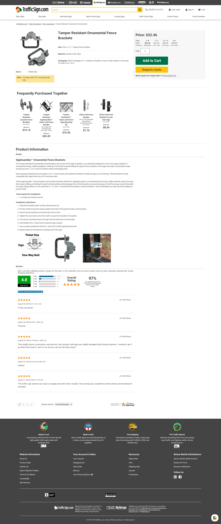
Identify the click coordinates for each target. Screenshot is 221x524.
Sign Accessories (48, 24)
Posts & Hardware (35, 24)
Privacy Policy (25, 463)
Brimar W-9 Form (180, 463)
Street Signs (20, 16)
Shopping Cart (79, 463)
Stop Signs (42, 16)
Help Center (133, 459)
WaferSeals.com (145, 511)
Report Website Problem (29, 471)
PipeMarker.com (143, 509)
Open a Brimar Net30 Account (185, 459)
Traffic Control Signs (146, 16)
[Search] (139, 9)
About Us (23, 459)
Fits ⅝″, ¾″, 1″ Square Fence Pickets (76, 47)
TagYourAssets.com (154, 509)
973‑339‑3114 (170, 76)
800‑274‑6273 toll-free (86, 506)
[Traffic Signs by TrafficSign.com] (32, 12)
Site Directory (25, 483)
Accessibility (24, 479)
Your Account (78, 459)
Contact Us (24, 467)
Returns (76, 471)
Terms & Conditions (27, 475)
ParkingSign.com (133, 509)
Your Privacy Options (81, 475)
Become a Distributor (182, 467)
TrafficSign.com (21, 24)
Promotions (133, 475)
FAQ (130, 463)
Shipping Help (134, 467)
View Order (77, 467)
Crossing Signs (119, 16)
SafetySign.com (146, 508)
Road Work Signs (66, 16)
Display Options (47, 404)
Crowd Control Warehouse (158, 508)
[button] (214, 517)
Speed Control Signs (93, 16)
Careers (132, 471)
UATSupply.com (133, 511)
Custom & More (172, 16)
